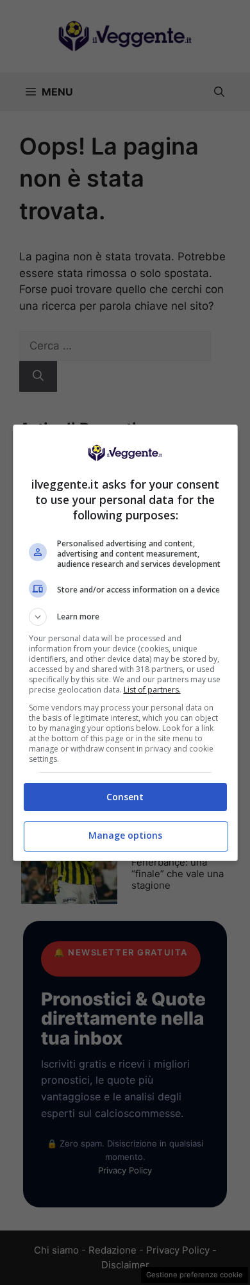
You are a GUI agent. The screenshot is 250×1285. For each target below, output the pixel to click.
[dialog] (125, 642)
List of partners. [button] (152, 689)
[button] (125, 617)
